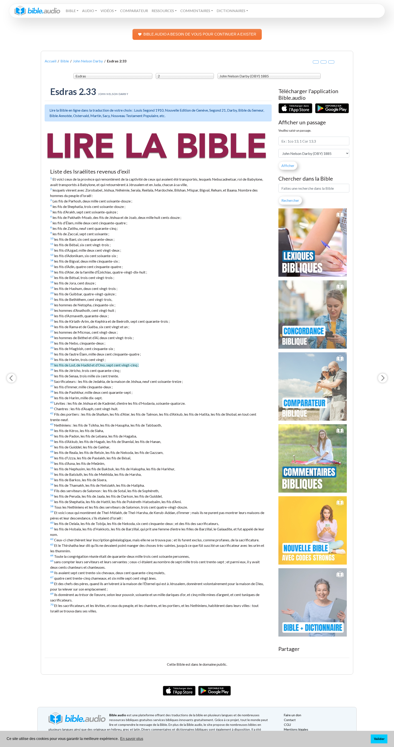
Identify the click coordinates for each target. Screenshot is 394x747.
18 (51, 282)
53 (51, 479)
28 (51, 336)
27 (51, 331)
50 (51, 462)
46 (51, 440)
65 (51, 561)
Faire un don (292, 715)
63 (51, 544)
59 (51, 511)
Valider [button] (379, 739)
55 (51, 489)
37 (51, 386)
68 (51, 582)
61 (51, 528)
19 (51, 287)
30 (51, 347)
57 (51, 500)
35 (51, 375)
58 (51, 506)
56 (51, 495)
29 (51, 342)
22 (51, 304)
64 (51, 555)
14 (51, 260)
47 (51, 446)
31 (51, 353)
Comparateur (134, 10)
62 (51, 539)
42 (51, 413)
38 (51, 391)
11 (51, 244)
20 (51, 293)
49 (51, 457)
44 (51, 429)
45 (51, 435)
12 (51, 249)
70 (51, 604)
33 (51, 364)
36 (51, 380)
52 (51, 473)
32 (51, 358)
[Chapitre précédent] (11, 378)
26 (51, 325)
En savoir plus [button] (131, 739)
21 (51, 298)
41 (51, 407)
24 (51, 315)
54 (51, 484)
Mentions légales (296, 729)
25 (51, 320)
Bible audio (117, 715)
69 (51, 593)
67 (51, 577)
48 (51, 451)
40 (51, 402)
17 (51, 276)
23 (51, 309)
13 (51, 254)
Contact (290, 720)
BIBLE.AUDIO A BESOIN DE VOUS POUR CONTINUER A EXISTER (199, 34)
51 (51, 468)
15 (51, 265)
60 (51, 522)
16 (51, 271)
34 (51, 369)
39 (51, 397)
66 (51, 571)
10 (51, 238)
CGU (287, 725)
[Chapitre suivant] (382, 378)
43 (51, 424)
